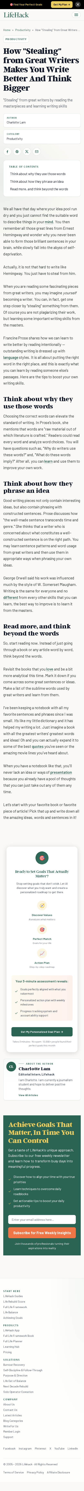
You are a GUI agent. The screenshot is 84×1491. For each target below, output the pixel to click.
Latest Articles (12, 1415)
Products (11, 1325)
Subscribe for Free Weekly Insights (42, 1233)
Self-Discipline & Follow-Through (22, 1370)
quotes (38, 746)
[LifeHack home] (16, 15)
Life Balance (10, 1312)
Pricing (7, 1352)
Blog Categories (13, 1420)
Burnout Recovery (14, 1364)
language (10, 357)
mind (49, 221)
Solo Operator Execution (18, 1391)
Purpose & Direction (15, 1375)
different (10, 597)
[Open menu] (76, 15)
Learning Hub (11, 1346)
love (49, 669)
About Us (9, 1404)
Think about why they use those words (38, 174)
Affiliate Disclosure (58, 1472)
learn (48, 461)
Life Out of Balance (14, 1381)
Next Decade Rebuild (15, 1386)
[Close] (78, 4)
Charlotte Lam (16, 122)
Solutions (11, 1359)
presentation (61, 772)
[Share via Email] (37, 152)
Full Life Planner (12, 1341)
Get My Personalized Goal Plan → (42, 1031)
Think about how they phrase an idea (37, 181)
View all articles (28, 1095)
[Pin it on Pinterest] (17, 152)
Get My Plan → (61, 4)
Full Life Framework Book (18, 1335)
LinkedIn (73, 1448)
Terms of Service (13, 1472)
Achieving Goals (13, 1317)
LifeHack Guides (13, 1296)
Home (6, 30)
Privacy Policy (35, 1472)
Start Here (12, 1291)
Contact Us (10, 1409)
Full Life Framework (15, 1307)
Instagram (25, 1448)
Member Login (11, 1431)
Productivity (22, 30)
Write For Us (10, 1426)
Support (8, 1437)
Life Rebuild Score (14, 1301)
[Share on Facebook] (7, 152)
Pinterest (40, 1448)
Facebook (9, 1448)
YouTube (59, 1448)
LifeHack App (11, 1330)
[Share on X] (27, 152)
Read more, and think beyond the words (39, 189)
